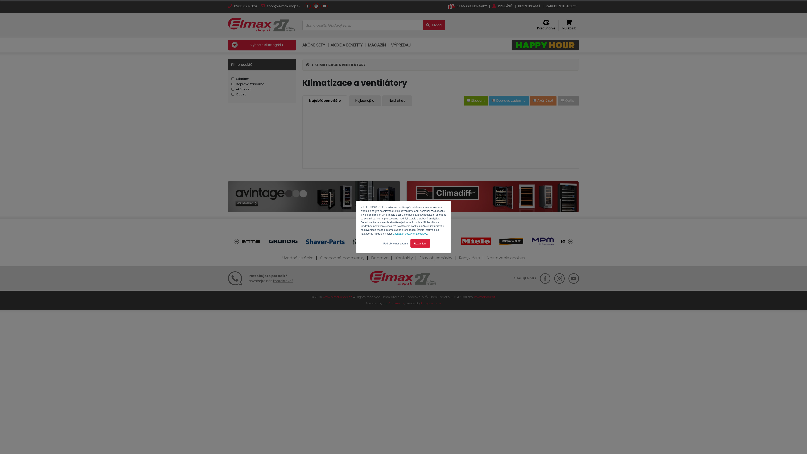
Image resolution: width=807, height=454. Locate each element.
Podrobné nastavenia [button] (395, 243)
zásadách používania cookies (410, 233)
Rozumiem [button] (420, 243)
